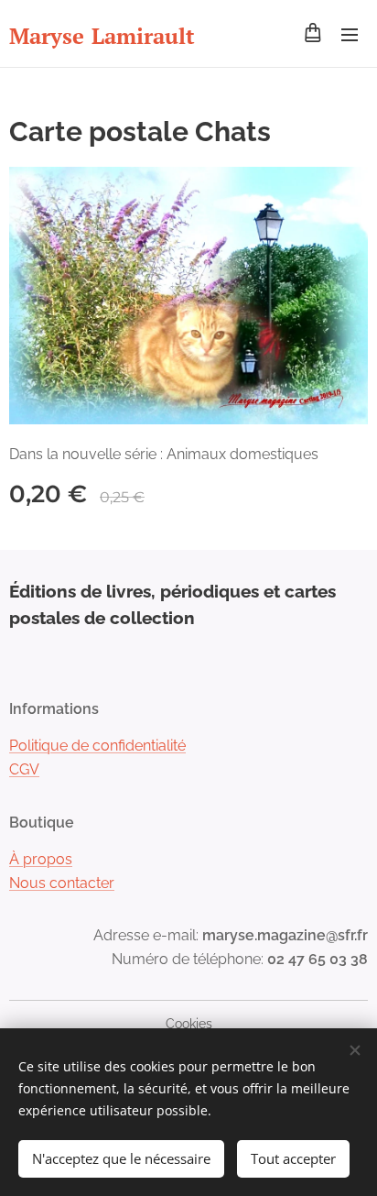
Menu (349, 34)
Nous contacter (61, 883)
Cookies (189, 1023)
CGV (24, 769)
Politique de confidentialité (97, 745)
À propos (40, 859)
